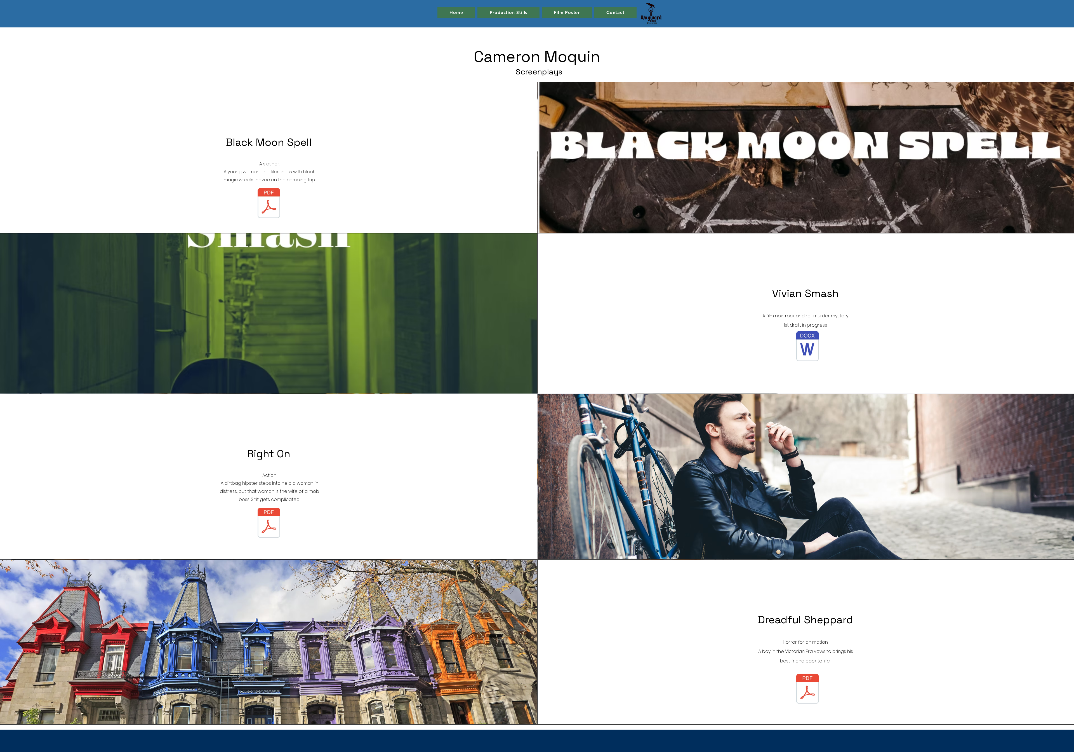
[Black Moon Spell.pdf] (268, 203)
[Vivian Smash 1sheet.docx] (807, 346)
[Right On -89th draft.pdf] (268, 523)
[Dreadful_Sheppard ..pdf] (807, 689)
